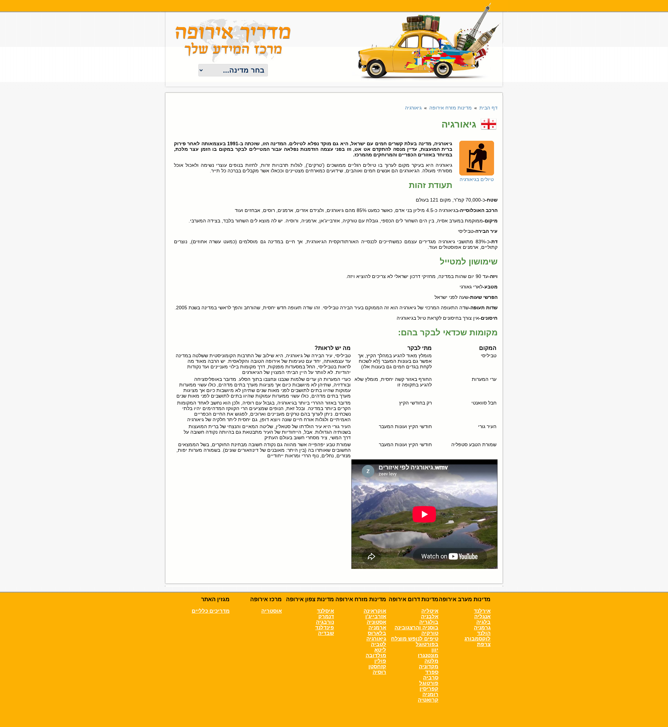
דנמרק (326, 616)
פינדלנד (324, 627)
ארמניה (377, 627)
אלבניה (429, 616)
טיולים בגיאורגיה (477, 179)
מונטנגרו (428, 655)
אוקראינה (375, 611)
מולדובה (376, 655)
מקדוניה (428, 666)
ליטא (380, 650)
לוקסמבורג (477, 639)
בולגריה (428, 622)
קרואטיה (428, 700)
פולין (380, 661)
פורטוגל (428, 683)
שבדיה (326, 633)
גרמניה (482, 627)
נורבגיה (325, 622)
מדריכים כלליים (211, 611)
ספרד (431, 672)
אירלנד (482, 611)
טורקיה (429, 633)
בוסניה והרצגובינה (416, 627)
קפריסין (429, 689)
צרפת (484, 644)
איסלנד (325, 611)
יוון (434, 650)
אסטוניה (376, 622)
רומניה (430, 694)
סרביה (430, 677)
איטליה (429, 611)
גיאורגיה (376, 639)
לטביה (378, 644)
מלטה (431, 661)
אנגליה (482, 616)
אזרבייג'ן (375, 616)
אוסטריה (271, 611)
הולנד (484, 633)
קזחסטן (377, 666)
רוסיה (379, 672)
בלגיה (483, 622)
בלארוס (377, 633)
